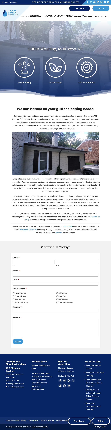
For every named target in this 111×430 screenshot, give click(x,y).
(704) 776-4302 (10, 2)
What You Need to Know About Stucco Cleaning (94, 382)
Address (17, 307)
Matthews (24, 229)
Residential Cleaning (21, 302)
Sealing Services (60, 16)
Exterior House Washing (64, 420)
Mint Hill (35, 379)
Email (16, 280)
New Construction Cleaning (83, 16)
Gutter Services (69, 16)
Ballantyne (36, 386)
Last (58, 265)
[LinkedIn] (98, 2)
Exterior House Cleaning (49, 16)
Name (16, 258)
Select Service (20, 289)
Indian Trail (67, 226)
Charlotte (33, 229)
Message (17, 317)
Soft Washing (62, 293)
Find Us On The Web (66, 376)
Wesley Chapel (38, 376)
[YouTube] (105, 2)
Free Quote (79, 8)
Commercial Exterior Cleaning (34, 16)
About (23, 16)
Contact (106, 16)
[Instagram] (101, 2)
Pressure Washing (20, 293)
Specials (97, 16)
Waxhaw (42, 379)
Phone (16, 271)
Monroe (58, 232)
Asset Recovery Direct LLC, (30, 427)
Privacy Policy (99, 427)
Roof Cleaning (63, 299)
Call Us (101, 8)
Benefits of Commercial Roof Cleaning (93, 406)
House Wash (62, 296)
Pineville (48, 376)
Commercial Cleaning (65, 302)
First (14, 265)
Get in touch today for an (55, 2)
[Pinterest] (94, 2)
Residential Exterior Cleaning (16, 420)
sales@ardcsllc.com (16, 384)
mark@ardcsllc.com (16, 387)
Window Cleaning (20, 296)
